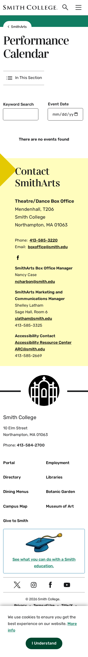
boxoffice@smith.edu (48, 247)
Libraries (54, 477)
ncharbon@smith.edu (35, 281)
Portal (9, 462)
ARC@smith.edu (30, 349)
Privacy (20, 605)
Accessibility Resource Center (43, 342)
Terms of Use (44, 605)
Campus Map (15, 506)
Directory (12, 477)
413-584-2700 (31, 445)
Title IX (67, 605)
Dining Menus (16, 491)
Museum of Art (60, 506)
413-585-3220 (44, 240)
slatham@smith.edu (33, 318)
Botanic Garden (60, 491)
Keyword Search (18, 104)
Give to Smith (15, 520)
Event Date (58, 104)
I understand (44, 643)
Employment (57, 462)
